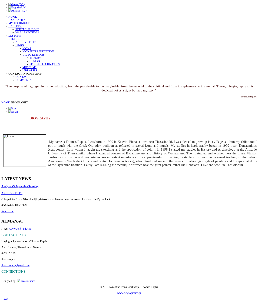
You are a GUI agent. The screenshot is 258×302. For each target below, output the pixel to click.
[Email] (13, 111)
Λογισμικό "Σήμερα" (21, 228)
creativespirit (28, 280)
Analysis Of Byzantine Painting (19, 186)
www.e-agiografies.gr (129, 292)
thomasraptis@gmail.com (15, 265)
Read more (7, 211)
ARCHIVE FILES (11, 193)
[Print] (12, 108)
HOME (5, 102)
